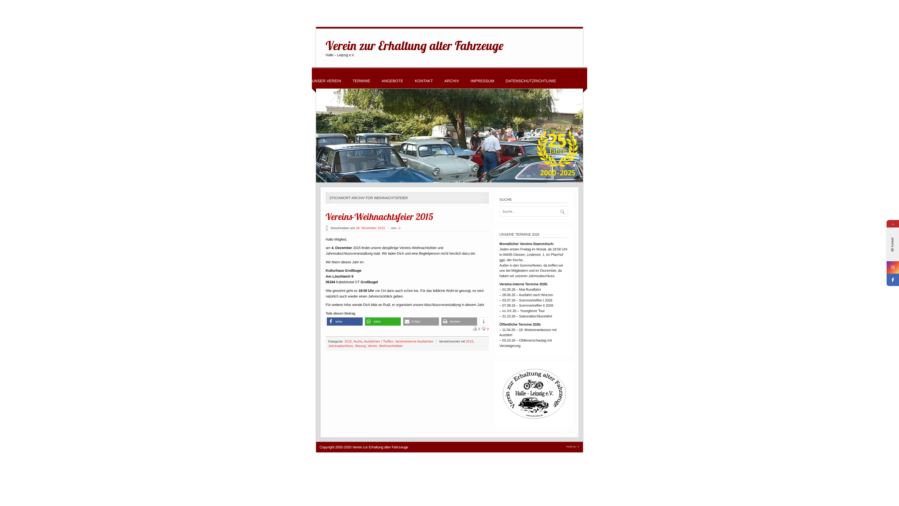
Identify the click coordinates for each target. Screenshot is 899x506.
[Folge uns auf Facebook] (893, 280)
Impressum (482, 81)
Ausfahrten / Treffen (378, 341)
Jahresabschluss (340, 346)
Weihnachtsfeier (391, 346)
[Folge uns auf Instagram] (893, 267)
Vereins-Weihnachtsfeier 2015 (379, 216)
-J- (399, 228)
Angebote (392, 81)
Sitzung (360, 346)
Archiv (451, 81)
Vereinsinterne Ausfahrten (414, 341)
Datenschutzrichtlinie (531, 81)
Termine (361, 81)
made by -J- (572, 446)
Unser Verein (326, 81)
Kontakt (424, 81)
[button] (345, 321)
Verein (372, 346)
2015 (348, 341)
